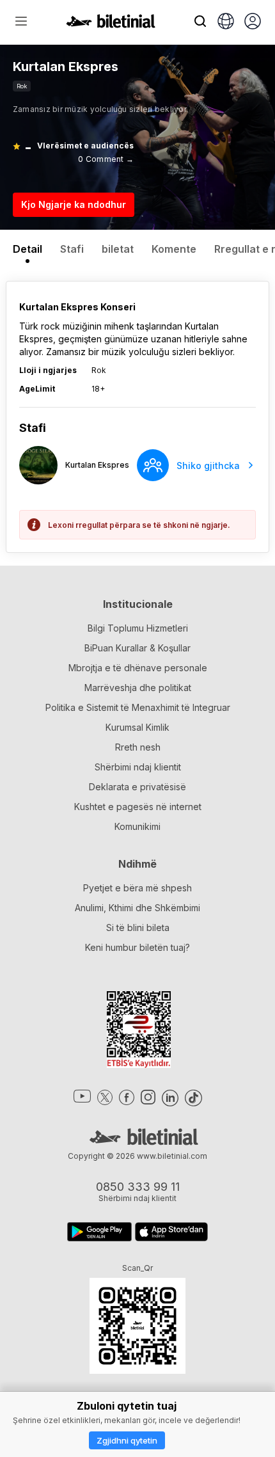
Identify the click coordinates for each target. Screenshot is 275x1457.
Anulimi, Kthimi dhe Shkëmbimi (137, 907)
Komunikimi (137, 826)
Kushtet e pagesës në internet (137, 806)
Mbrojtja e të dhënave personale (137, 667)
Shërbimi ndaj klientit (138, 766)
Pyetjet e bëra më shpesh (137, 887)
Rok (22, 86)
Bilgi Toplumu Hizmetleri (138, 628)
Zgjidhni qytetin (127, 1440)
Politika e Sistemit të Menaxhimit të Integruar (137, 707)
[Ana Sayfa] (110, 24)
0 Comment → (106, 159)
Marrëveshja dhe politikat (137, 687)
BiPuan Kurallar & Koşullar (137, 647)
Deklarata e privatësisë (137, 786)
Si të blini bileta (137, 927)
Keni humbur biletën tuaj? (137, 947)
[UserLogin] (252, 22)
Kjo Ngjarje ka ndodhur (73, 204)
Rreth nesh (138, 747)
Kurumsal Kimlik (137, 727)
